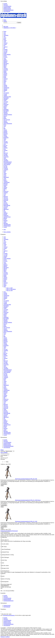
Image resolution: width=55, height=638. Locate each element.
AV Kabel (5, 309)
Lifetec (5, 263)
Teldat (4, 394)
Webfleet (5, 420)
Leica (4, 262)
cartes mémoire (6, 372)
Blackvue (5, 404)
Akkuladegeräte (7, 432)
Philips (5, 276)
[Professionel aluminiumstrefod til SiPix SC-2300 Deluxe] (8, 500)
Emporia (5, 392)
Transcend (5, 406)
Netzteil (5, 415)
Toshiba (5, 293)
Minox (4, 270)
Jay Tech (5, 254)
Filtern (2, 449)
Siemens (5, 339)
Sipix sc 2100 (9, 287)
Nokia (4, 346)
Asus (4, 334)
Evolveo (5, 373)
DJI (4, 418)
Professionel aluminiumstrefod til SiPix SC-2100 (26, 521)
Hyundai (5, 253)
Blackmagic (6, 385)
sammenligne (4, 484)
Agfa (4, 238)
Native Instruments (7, 331)
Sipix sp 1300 (9, 290)
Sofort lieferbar (4, 455)
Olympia (5, 362)
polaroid (5, 277)
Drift (4, 380)
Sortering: (3, 451)
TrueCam (5, 405)
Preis (2, 456)
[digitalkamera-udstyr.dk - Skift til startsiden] (13, 17)
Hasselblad (5, 317)
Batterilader (6, 305)
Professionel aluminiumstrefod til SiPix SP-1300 (26, 478)
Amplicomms (6, 390)
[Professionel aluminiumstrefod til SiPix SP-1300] (8, 478)
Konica (5, 259)
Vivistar (5, 302)
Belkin (4, 354)
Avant (4, 241)
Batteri (4, 326)
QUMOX (5, 376)
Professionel (3, 530)
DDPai (5, 396)
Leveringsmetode (7, 6)
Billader (5, 426)
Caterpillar (5, 368)
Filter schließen (4, 452)
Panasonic (5, 273)
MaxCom (5, 360)
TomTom (5, 321)
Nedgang (3, 636)
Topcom (5, 367)
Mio (4, 397)
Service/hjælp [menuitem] (7, 6)
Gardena (5, 313)
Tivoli (4, 401)
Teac (4, 403)
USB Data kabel (7, 304)
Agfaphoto (5, 239)
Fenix (4, 419)
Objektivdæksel (7, 433)
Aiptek (5, 381)
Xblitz (4, 409)
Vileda (4, 316)
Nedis (7, 461)
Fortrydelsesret (6, 11)
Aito (4, 240)
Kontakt (5, 3)
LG (4, 335)
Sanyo (4, 284)
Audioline (5, 350)
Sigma (4, 285)
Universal (5, 414)
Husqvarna (5, 312)
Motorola (5, 391)
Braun (4, 332)
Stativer (5, 311)
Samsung (5, 282)
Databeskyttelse (7, 7)
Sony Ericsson (6, 327)
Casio (4, 245)
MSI (4, 336)
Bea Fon (5, 353)
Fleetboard (5, 423)
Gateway (5, 250)
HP (4, 252)
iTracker (5, 395)
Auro (4, 351)
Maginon (5, 264)
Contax (5, 248)
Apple (4, 429)
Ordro (4, 382)
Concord (5, 247)
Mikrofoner (6, 417)
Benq (4, 243)
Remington (5, 345)
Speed (4, 383)
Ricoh (4, 280)
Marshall (5, 428)
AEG (4, 348)
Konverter (5, 412)
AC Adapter (6, 300)
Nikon (4, 271)
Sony (4, 291)
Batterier (5, 340)
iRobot (5, 314)
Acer (4, 236)
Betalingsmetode (7, 8)
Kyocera (5, 261)
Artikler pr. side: (4, 464)
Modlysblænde (6, 413)
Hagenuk (5, 341)
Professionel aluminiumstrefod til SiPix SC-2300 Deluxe (28, 500)
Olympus (5, 272)
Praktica (5, 279)
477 (4, 458)
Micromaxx (6, 267)
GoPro (4, 308)
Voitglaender (6, 295)
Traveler (5, 294)
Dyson (4, 427)
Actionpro (5, 377)
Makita (5, 342)
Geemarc (5, 358)
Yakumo (5, 296)
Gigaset (5, 337)
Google (5, 435)
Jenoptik (5, 256)
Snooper (5, 410)
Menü (4, 19)
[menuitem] (28, 3)
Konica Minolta (7, 258)
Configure (7, 636)
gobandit (5, 307)
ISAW (4, 378)
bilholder (5, 319)
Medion (5, 266)
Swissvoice (6, 364)
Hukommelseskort (7, 369)
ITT (4, 359)
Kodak (5, 257)
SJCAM (5, 374)
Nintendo (5, 330)
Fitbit (4, 325)
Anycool (5, 349)
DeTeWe (5, 355)
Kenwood (5, 408)
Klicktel (5, 422)
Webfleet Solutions (7, 322)
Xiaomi (5, 328)
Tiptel (4, 365)
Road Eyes (5, 399)
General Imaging (7, 371)
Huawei (5, 323)
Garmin (5, 303)
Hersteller (3, 459)
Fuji (4, 249)
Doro (4, 357)
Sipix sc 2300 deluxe (11, 289)
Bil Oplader (6, 318)
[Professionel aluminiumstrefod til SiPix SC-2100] (8, 521)
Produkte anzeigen (5, 453)
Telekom (5, 389)
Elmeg (4, 387)
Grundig (5, 344)
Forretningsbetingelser (8, 10)
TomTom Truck (7, 424)
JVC (4, 299)
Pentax (5, 275)
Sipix (4, 286)
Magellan (5, 431)
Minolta (5, 268)
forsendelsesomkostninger (9, 615)
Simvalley (5, 363)
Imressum (5, 4)
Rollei (4, 281)
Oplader (5, 298)
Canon (4, 244)
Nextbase (5, 400)
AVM (4, 386)
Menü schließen (7, 232)
